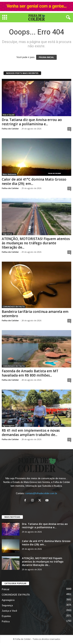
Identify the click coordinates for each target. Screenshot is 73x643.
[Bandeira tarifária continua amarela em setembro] (36, 285)
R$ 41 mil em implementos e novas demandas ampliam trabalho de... (31, 432)
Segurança (7, 234)
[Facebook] (26, 500)
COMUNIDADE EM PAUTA (14, 306)
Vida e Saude (8, 115)
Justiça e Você (9, 610)
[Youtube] (47, 500)
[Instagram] (33, 500)
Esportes (6, 616)
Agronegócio (9, 425)
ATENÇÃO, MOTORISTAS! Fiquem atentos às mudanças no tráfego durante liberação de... (36, 243)
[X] (40, 500)
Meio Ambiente (9, 174)
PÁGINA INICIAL (46, 57)
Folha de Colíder (10, 128)
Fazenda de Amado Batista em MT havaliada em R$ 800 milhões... (30, 373)
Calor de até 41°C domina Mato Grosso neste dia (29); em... (34, 181)
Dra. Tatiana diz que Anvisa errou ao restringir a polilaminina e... (32, 121)
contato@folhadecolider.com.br (41, 493)
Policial (5, 589)
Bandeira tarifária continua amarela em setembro (35, 313)
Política (6, 621)
